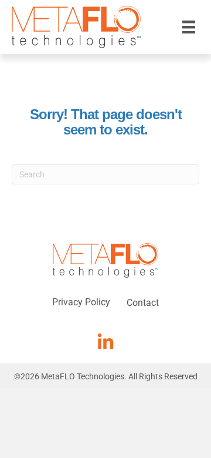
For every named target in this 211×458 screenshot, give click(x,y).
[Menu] (188, 27)
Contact (143, 302)
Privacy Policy (81, 302)
